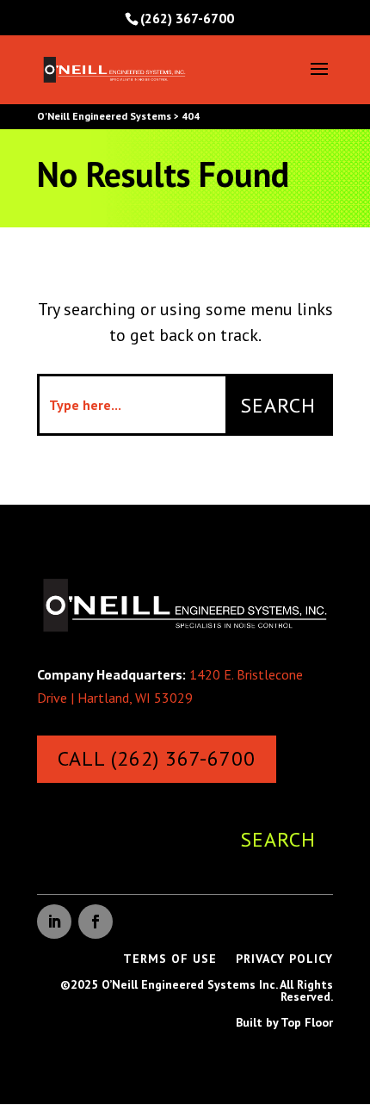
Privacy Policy (284, 959)
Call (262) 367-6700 (157, 758)
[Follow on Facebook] (95, 921)
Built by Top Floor (284, 1023)
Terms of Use (170, 959)
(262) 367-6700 (187, 18)
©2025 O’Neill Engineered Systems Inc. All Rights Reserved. (196, 991)
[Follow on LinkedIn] (54, 921)
